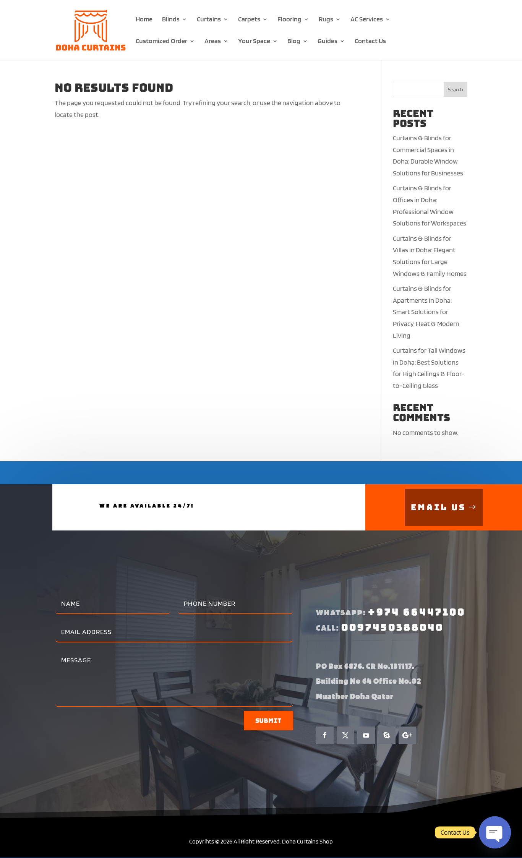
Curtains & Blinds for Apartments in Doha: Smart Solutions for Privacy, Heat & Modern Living (426, 311)
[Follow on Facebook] (325, 735)
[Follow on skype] (387, 735)
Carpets (249, 19)
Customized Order (161, 41)
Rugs (326, 19)
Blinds (171, 19)
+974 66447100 (416, 612)
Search (455, 89)
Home (144, 19)
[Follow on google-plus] (407, 735)
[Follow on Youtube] (366, 735)
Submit (268, 721)
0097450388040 (392, 627)
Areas (212, 41)
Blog (293, 41)
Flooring (289, 19)
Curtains (209, 19)
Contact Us (370, 41)
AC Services (366, 19)
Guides (327, 41)
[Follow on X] (345, 735)
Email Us (438, 507)
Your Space (254, 41)
